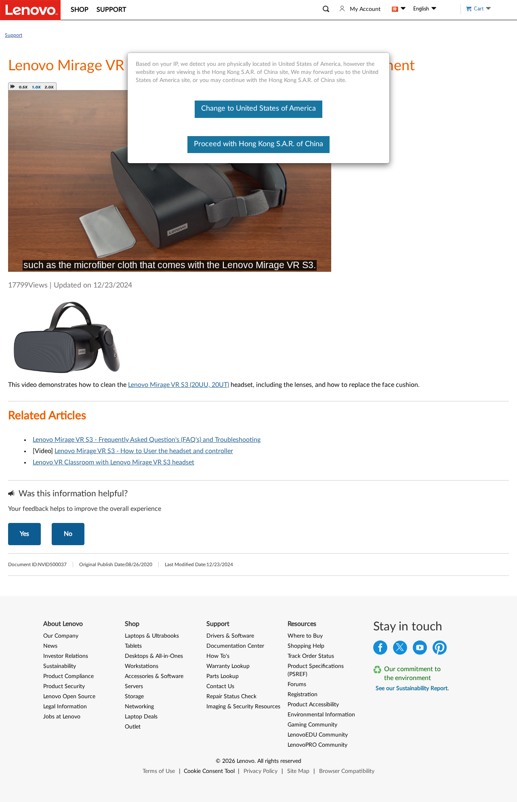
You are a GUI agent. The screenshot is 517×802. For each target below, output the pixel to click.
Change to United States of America (258, 108)
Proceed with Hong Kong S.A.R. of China (258, 144)
